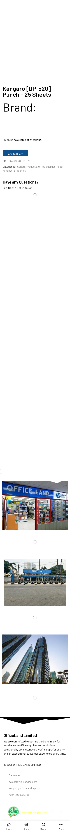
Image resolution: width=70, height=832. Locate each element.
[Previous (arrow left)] (0, 473)
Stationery (20, 170)
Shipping (8, 139)
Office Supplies (46, 166)
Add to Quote (15, 153)
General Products (27, 166)
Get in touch (24, 187)
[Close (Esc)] (0, 469)
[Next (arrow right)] (1, 473)
